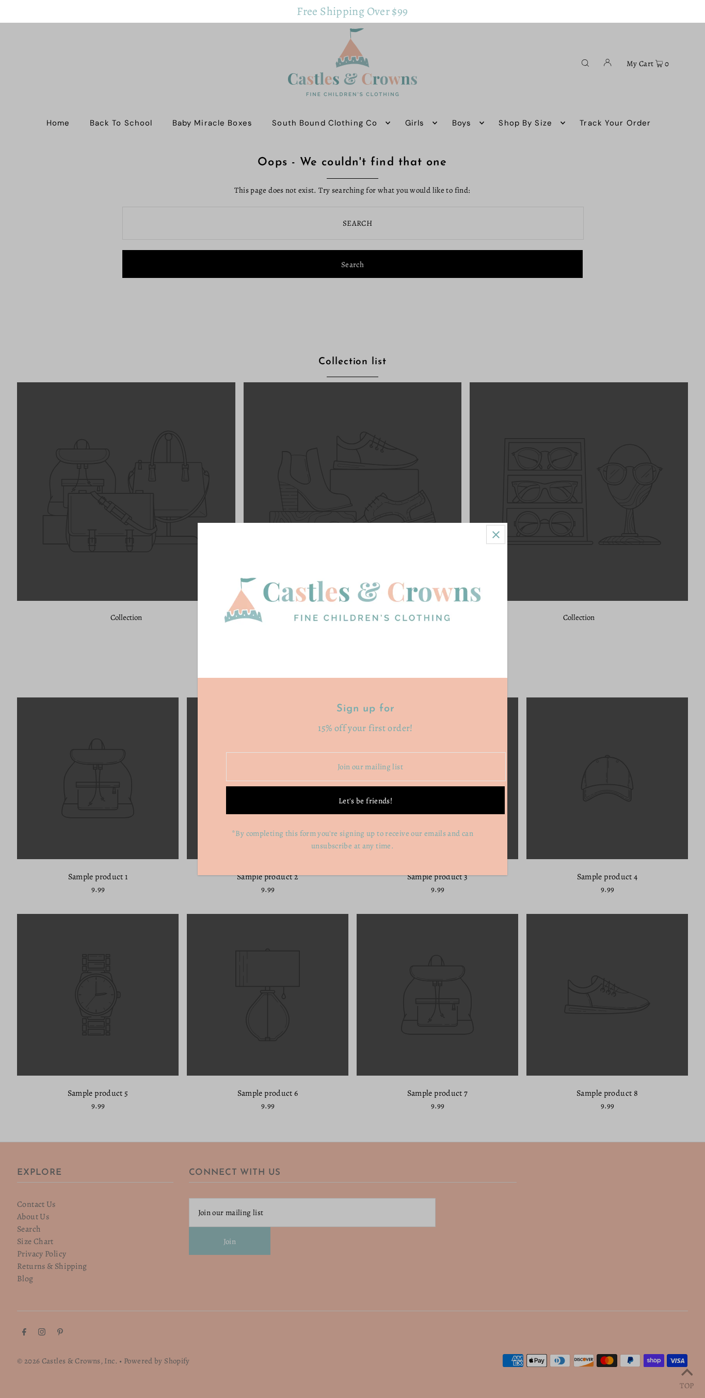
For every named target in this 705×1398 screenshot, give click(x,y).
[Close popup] (496, 534)
